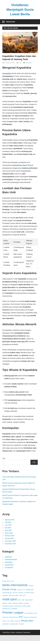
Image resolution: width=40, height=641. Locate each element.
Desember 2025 (10, 541)
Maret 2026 (9, 533)
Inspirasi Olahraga (6, 592)
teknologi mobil (33, 617)
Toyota (4, 621)
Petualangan (14, 608)
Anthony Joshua (6, 581)
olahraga (4, 603)
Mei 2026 (8, 528)
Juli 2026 (8, 522)
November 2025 (10, 544)
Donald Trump (9, 589)
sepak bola (5, 617)
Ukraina (12, 621)
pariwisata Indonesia (17, 603)
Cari (3, 458)
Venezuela (17, 621)
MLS (24, 595)
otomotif (9, 603)
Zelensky (21, 624)
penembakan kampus (7, 606)
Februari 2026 (9, 535)
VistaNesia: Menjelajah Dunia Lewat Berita (20, 9)
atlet (12, 581)
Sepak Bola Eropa (13, 617)
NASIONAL (9, 562)
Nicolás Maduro (29, 599)
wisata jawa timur (14, 624)
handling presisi (29, 589)
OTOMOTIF (9, 567)
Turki (8, 621)
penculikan (26, 603)
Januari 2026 (9, 538)
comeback (30, 585)
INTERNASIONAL (11, 559)
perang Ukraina (18, 606)
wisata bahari (5, 624)
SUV (21, 617)
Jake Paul (14, 592)
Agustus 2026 (9, 520)
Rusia (35, 613)
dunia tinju (19, 589)
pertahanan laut (6, 608)
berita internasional (14, 585)
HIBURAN (28, 62)
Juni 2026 (8, 525)
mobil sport (9, 599)
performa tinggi (26, 606)
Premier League (12, 612)
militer (20, 595)
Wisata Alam (27, 620)
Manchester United (13, 595)
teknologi (26, 617)
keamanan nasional (29, 592)
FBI (24, 589)
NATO (19, 599)
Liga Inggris (5, 595)
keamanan (20, 592)
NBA (23, 599)
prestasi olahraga (28, 613)
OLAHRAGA (9, 565)
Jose (20, 62)
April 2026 (8, 530)
